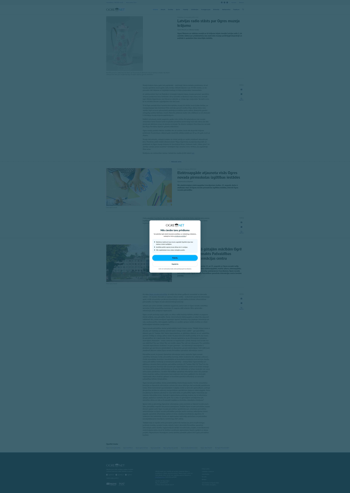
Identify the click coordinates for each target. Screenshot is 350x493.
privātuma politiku (180, 236)
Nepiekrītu (175, 264)
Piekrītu (175, 258)
